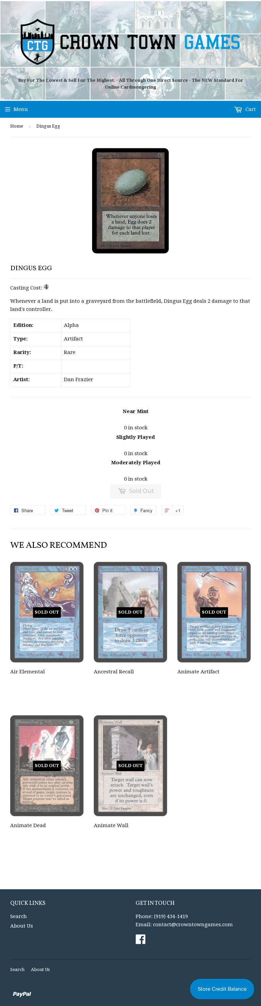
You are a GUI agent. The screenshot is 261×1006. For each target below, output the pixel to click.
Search (18, 916)
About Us (21, 926)
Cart (250, 109)
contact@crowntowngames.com (193, 924)
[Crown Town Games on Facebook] (141, 941)
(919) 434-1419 (171, 916)
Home (16, 126)
